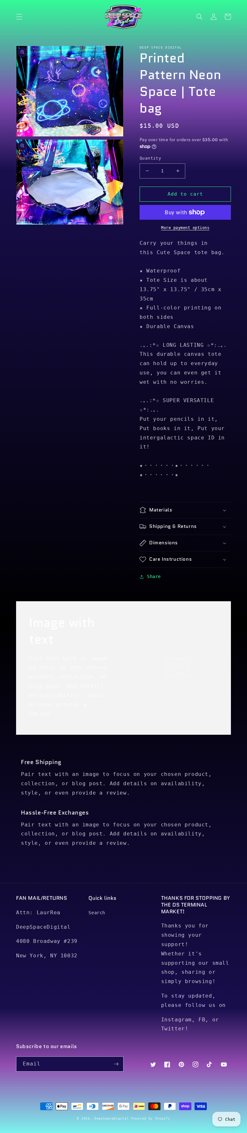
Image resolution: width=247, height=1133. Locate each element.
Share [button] (154, 576)
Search (96, 912)
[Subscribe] (116, 1064)
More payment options (185, 228)
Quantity (150, 158)
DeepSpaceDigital (111, 1118)
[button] (19, 17)
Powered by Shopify (150, 1118)
